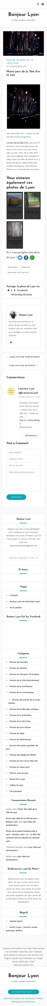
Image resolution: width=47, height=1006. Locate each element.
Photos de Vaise (17, 733)
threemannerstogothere (20, 137)
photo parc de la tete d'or (18, 272)
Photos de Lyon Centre (20, 727)
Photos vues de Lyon (19, 773)
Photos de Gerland (18, 668)
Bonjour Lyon (23, 14)
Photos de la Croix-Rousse (22, 692)
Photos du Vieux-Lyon (20, 767)
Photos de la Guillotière (20, 715)
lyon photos (12, 267)
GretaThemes (29, 1002)
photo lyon (26, 267)
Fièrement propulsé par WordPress (19, 998)
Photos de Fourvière (19, 662)
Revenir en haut (22, 992)
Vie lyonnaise (16, 791)
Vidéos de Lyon (16, 785)
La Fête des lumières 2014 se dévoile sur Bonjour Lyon (23, 837)
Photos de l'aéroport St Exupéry (24, 674)
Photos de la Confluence (21, 686)
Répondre (30, 436)
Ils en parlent (16, 607)
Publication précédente (25, 357)
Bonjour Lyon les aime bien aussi (25, 601)
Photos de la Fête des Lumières (24, 709)
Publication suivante (22, 366)
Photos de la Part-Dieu (20, 721)
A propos (14, 595)
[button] (38, 4)
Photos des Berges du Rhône (23, 755)
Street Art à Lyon (17, 779)
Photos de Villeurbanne (20, 739)
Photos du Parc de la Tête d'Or (24, 761)
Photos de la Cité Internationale (24, 680)
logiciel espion (16, 921)
